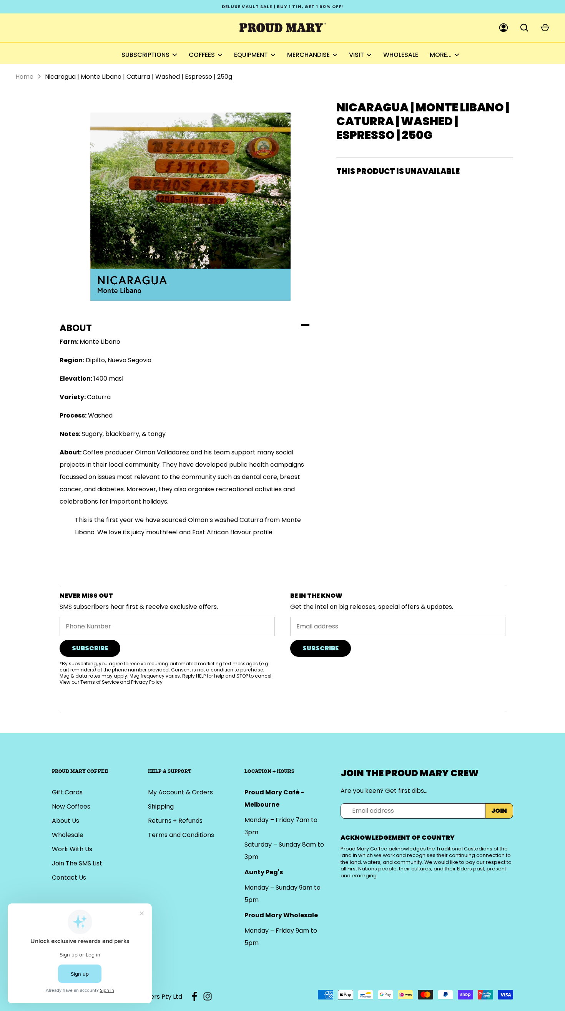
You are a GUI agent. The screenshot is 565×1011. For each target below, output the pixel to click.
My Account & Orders (180, 792)
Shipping (161, 806)
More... (441, 54)
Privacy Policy (147, 682)
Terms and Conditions (181, 834)
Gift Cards (67, 792)
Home (24, 76)
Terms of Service (99, 682)
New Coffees (71, 806)
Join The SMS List (77, 863)
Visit (356, 54)
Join (499, 810)
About (76, 328)
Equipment (251, 54)
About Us (65, 820)
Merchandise (308, 54)
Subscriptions (145, 54)
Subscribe (90, 648)
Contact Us (69, 877)
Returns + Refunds (175, 820)
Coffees (202, 54)
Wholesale (400, 54)
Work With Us (72, 849)
